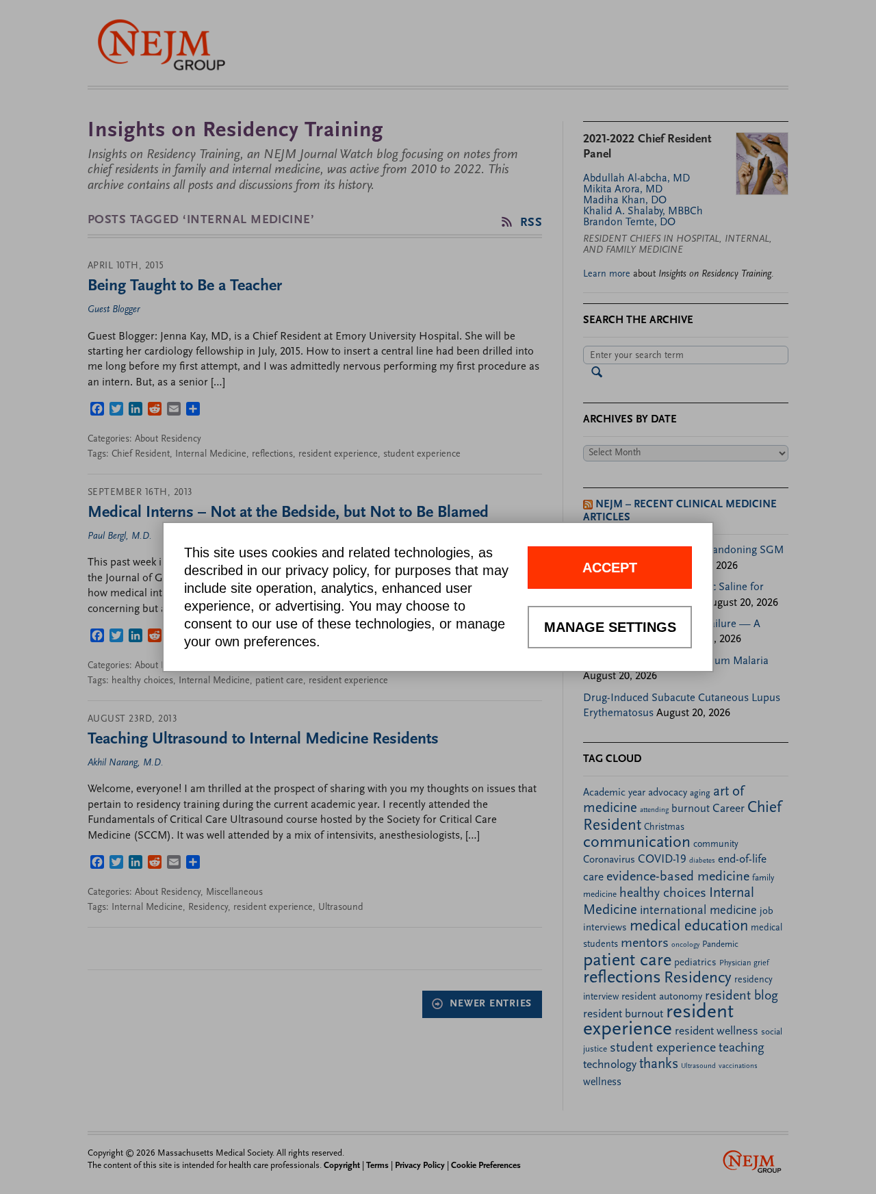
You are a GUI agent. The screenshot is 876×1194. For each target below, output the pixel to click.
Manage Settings (610, 627)
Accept (609, 567)
